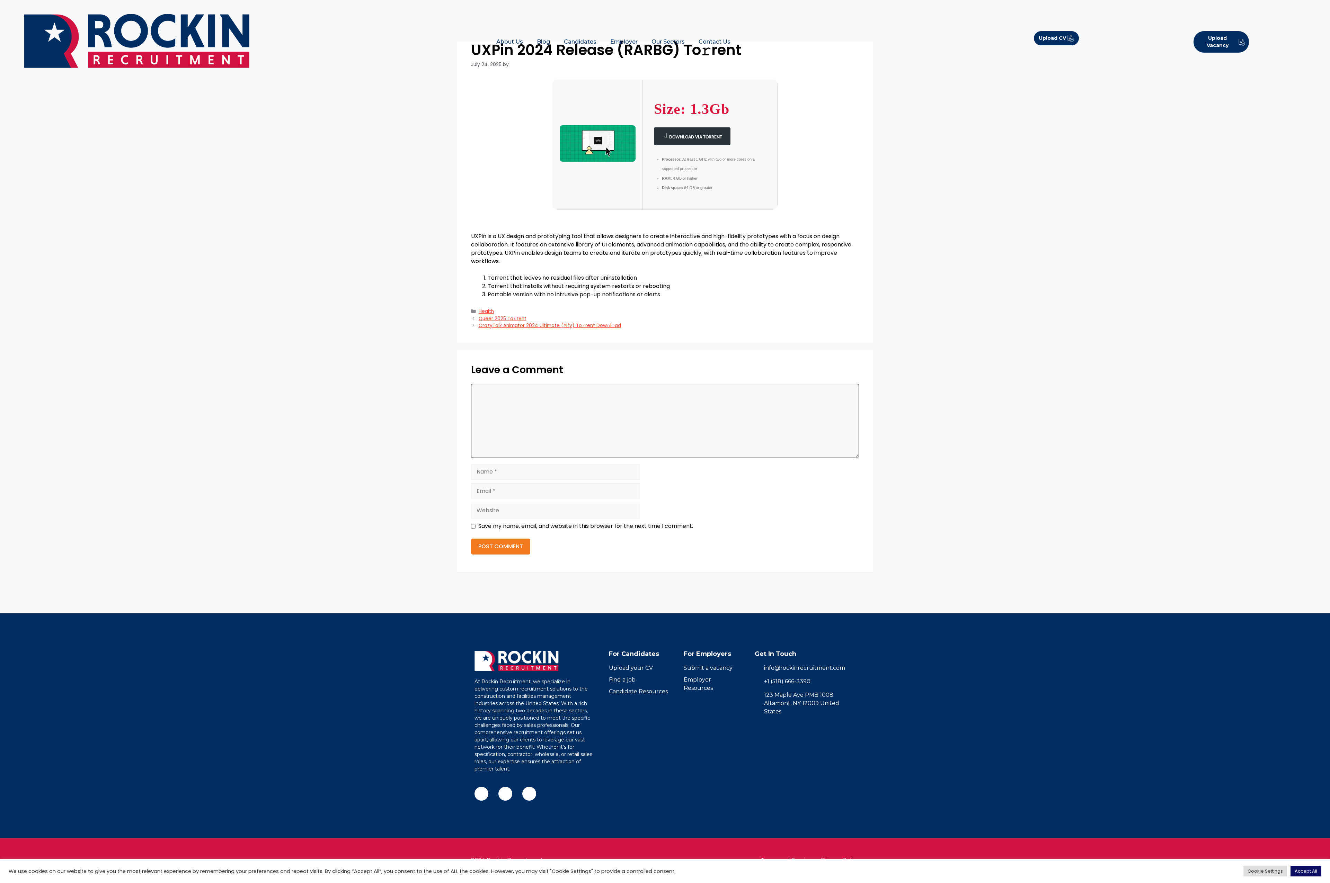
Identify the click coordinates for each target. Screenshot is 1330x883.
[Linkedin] (505, 794)
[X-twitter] (529, 794)
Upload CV (1052, 38)
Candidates (580, 41)
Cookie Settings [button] (1265, 871)
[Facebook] (481, 794)
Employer (624, 41)
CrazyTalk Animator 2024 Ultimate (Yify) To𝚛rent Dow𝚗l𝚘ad (550, 325)
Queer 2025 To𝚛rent (502, 318)
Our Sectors (668, 41)
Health (486, 311)
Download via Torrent (695, 137)
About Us (509, 41)
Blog (543, 41)
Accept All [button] (1306, 871)
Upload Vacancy (1218, 41)
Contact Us (714, 41)
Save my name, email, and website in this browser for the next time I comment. (585, 526)
